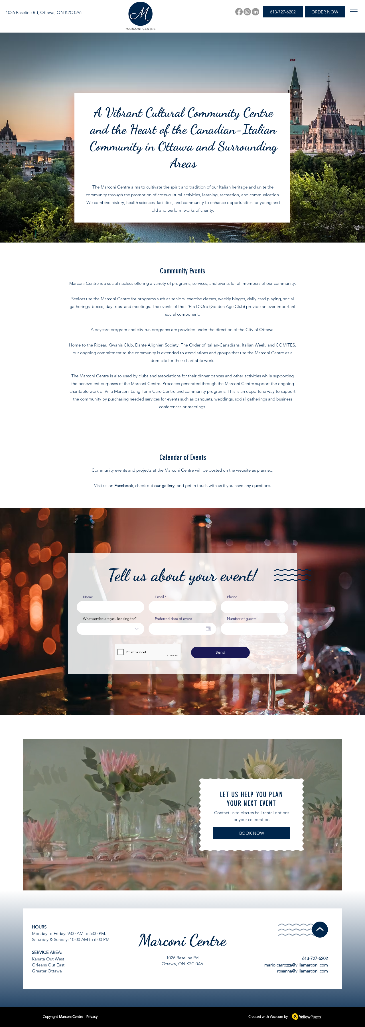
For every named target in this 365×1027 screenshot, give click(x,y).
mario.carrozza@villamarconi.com (296, 965)
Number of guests (241, 618)
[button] (354, 11)
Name (88, 597)
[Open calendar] (208, 628)
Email (159, 597)
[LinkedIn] (255, 11)
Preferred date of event (173, 618)
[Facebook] (239, 11)
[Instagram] (247, 11)
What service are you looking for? (110, 618)
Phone (232, 597)
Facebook (123, 485)
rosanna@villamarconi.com (302, 971)
